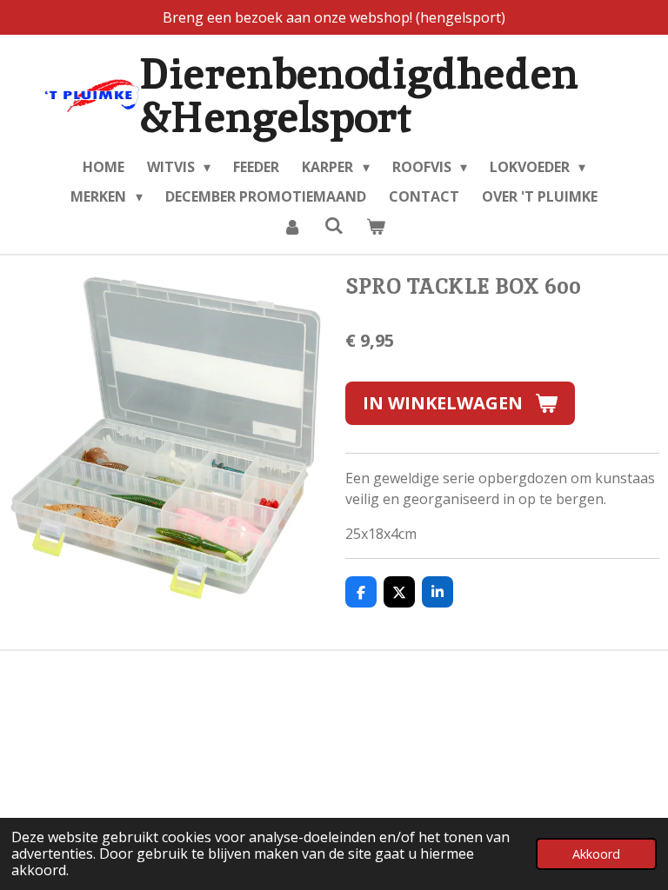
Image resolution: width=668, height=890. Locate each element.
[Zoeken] (334, 225)
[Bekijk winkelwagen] (376, 226)
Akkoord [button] (596, 854)
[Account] (291, 226)
